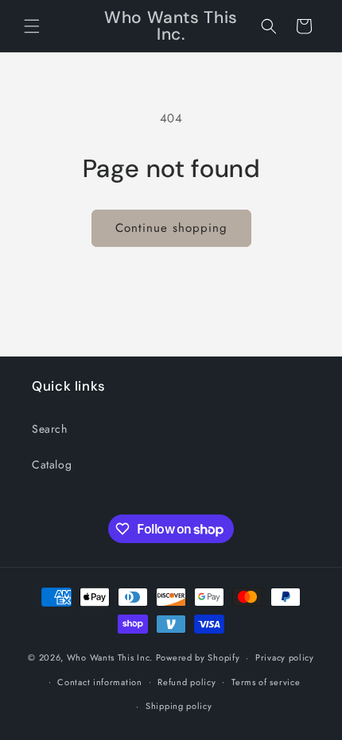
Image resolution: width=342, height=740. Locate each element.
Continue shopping (171, 228)
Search (50, 429)
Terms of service (265, 682)
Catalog (52, 464)
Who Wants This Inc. (110, 657)
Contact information (99, 682)
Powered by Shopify (198, 657)
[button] (31, 26)
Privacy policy (284, 657)
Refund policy (186, 682)
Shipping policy (179, 706)
